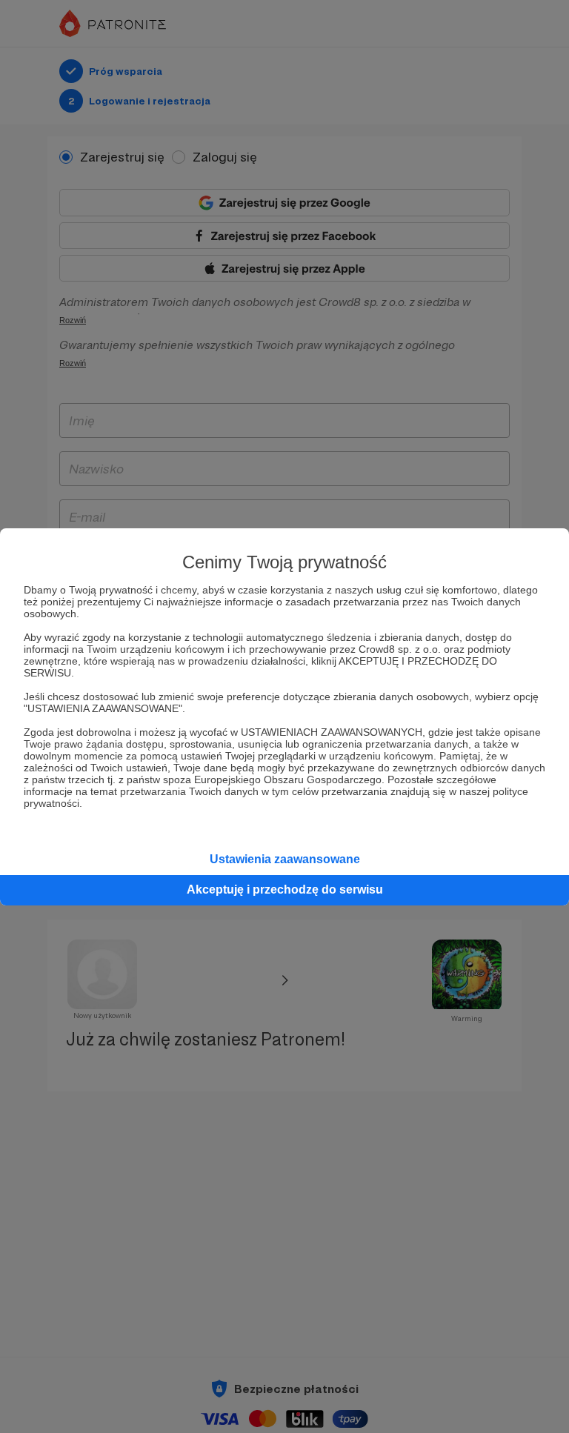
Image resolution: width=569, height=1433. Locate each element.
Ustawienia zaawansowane (285, 859)
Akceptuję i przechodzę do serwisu (285, 889)
